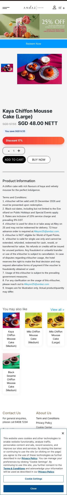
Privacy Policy (44, 422)
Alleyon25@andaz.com (46, 231)
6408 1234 (21, 421)
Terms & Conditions (14, 468)
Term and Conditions (47, 418)
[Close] (63, 433)
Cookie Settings (33, 478)
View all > (57, 309)
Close (33, 488)
